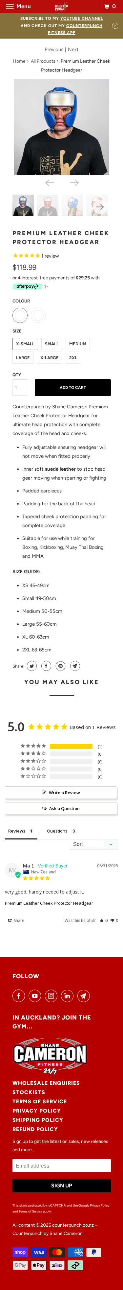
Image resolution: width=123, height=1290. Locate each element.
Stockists (28, 1092)
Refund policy (35, 1129)
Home (19, 61)
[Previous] (49, 182)
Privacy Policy (36, 1111)
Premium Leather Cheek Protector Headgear (49, 903)
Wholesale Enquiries (46, 1083)
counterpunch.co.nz (73, 1225)
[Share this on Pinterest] (60, 666)
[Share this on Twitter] (31, 666)
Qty (16, 374)
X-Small (25, 343)
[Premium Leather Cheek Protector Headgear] (61, 127)
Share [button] (18, 920)
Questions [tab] (57, 831)
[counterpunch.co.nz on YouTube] (36, 996)
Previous (54, 49)
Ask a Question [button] (64, 808)
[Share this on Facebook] (45, 666)
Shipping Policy (37, 1120)
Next (73, 49)
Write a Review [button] (64, 793)
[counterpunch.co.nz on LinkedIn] (68, 996)
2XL (73, 357)
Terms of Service (39, 1101)
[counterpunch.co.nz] (61, 6)
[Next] (74, 182)
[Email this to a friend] (74, 666)
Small (52, 343)
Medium (77, 343)
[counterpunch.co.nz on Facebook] (20, 996)
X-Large (49, 357)
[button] (103, 920)
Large (23, 357)
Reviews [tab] (16, 831)
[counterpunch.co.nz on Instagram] (52, 996)
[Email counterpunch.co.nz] (84, 996)
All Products (43, 61)
